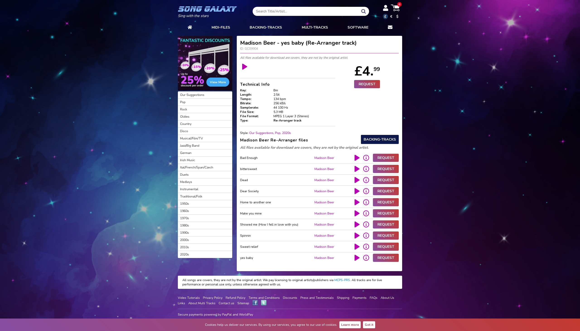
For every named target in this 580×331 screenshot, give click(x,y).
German (185, 153)
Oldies (184, 116)
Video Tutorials (189, 298)
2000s (184, 240)
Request (367, 84)
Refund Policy (235, 298)
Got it (369, 325)
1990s (184, 233)
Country (185, 124)
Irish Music (187, 160)
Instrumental (189, 189)
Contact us (226, 303)
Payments (360, 298)
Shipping (343, 298)
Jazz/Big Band (189, 146)
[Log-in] (385, 7)
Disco (184, 131)
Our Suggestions (261, 133)
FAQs (373, 298)
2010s (184, 247)
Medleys (186, 182)
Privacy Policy (212, 298)
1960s (184, 211)
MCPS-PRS (342, 280)
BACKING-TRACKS (266, 27)
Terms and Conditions (264, 298)
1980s (184, 225)
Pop (277, 133)
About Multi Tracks (201, 303)
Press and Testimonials (317, 298)
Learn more (350, 325)
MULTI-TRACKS (315, 27)
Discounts (290, 298)
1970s (184, 218)
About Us (387, 298)
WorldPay (246, 314)
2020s (286, 133)
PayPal (227, 314)
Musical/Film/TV (191, 138)
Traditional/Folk (191, 196)
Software (358, 27)
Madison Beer (324, 158)
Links (181, 303)
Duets (184, 175)
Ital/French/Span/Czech (196, 167)
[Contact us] (390, 27)
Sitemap (243, 303)
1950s (184, 204)
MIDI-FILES (221, 27)
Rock (183, 109)
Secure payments (190, 314)
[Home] (190, 27)
